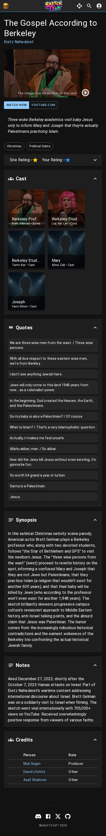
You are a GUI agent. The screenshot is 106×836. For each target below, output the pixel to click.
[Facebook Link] (48, 816)
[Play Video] (47, 73)
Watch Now (16, 105)
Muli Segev (32, 764)
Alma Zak (58, 265)
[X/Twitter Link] (58, 816)
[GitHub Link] (68, 816)
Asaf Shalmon (34, 780)
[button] (14, 146)
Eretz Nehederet (19, 42)
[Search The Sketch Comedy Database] (89, 6)
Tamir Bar (19, 265)
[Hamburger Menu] (6, 6)
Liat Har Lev (60, 223)
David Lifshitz (34, 772)
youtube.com (43, 105)
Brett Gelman (21, 223)
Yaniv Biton (20, 306)
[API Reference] (79, 6)
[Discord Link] (38, 816)
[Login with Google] (99, 6)
